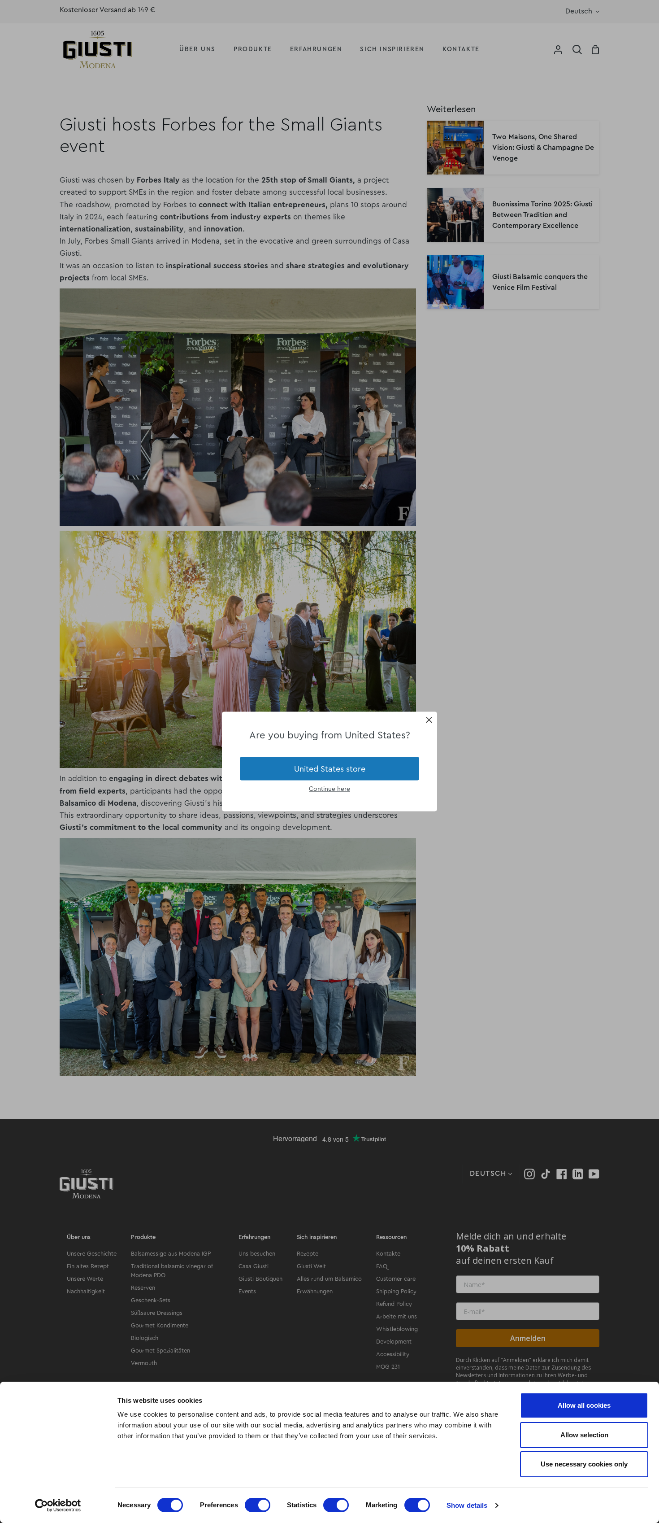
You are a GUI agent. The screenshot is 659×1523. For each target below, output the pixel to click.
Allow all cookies (584, 1405)
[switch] (257, 1505)
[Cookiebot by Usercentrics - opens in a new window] (58, 1505)
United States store (329, 768)
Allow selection (584, 1435)
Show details (467, 1505)
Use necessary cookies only (584, 1464)
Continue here (329, 789)
